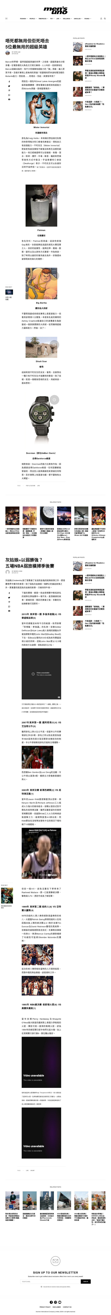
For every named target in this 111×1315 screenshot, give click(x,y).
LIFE (38, 485)
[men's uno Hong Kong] (55, 10)
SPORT (33, 1170)
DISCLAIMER (57, 1307)
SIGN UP (85, 1281)
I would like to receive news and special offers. (56, 1286)
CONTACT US (67, 1307)
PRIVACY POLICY (45, 1307)
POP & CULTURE (30, 485)
